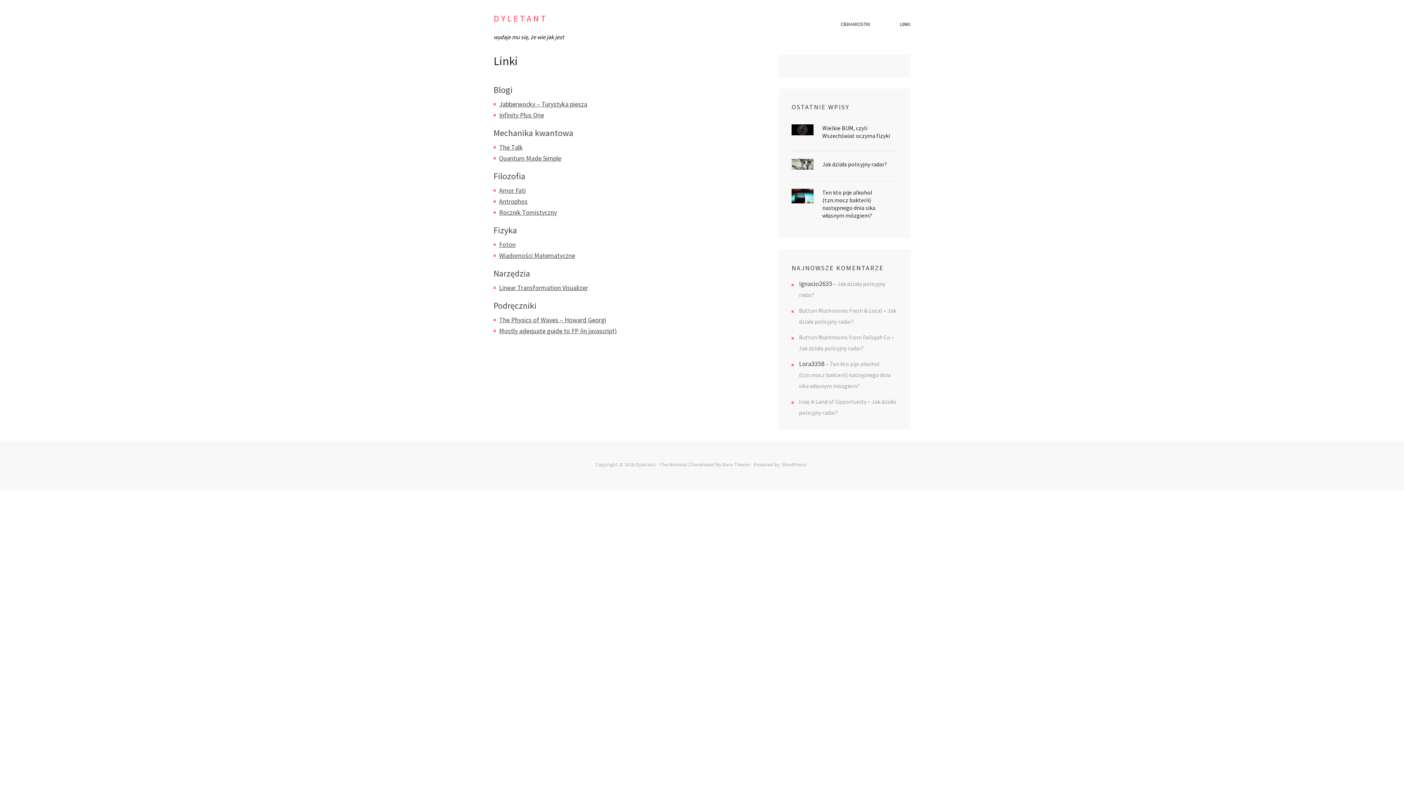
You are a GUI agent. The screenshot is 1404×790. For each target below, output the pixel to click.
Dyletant (521, 18)
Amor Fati (512, 190)
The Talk (511, 147)
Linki (905, 24)
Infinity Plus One (521, 115)
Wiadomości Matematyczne (537, 255)
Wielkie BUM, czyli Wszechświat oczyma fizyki (856, 131)
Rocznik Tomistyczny (528, 212)
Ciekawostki (855, 24)
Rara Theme (736, 464)
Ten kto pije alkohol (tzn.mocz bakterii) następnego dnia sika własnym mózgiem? (848, 204)
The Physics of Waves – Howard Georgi (552, 320)
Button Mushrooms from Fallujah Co (844, 337)
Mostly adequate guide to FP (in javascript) (558, 331)
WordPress (794, 464)
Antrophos (513, 201)
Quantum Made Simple (530, 158)
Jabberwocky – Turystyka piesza (543, 104)
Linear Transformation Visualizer (543, 287)
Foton (507, 244)
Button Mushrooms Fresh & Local (840, 310)
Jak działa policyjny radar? (854, 164)
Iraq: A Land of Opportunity (833, 401)
